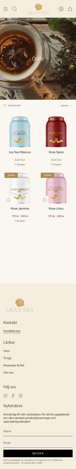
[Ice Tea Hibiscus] (19, 131)
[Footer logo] (19, 305)
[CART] (70, 9)
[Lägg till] (8, 199)
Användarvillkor (29, 462)
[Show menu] (5, 9)
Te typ (7, 358)
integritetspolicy (11, 462)
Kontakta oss (11, 331)
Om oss (8, 372)
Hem (6, 351)
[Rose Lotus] (56, 188)
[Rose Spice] (56, 131)
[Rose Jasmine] (19, 188)
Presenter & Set (13, 365)
